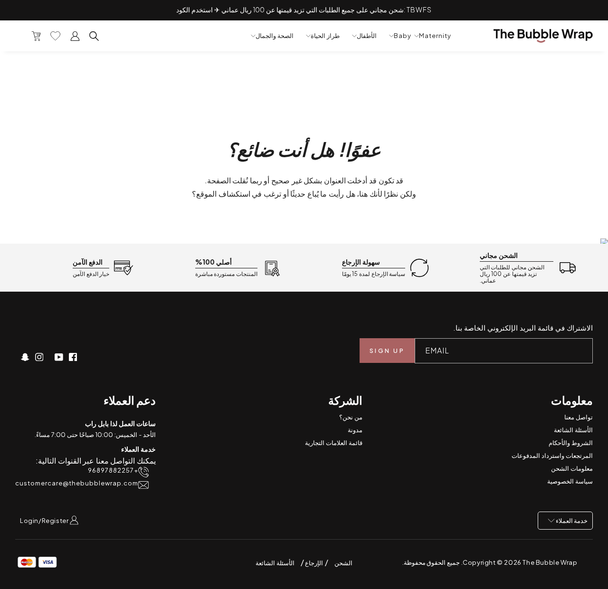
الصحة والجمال (275, 35)
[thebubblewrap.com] (543, 36)
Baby (402, 35)
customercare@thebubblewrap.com (76, 483)
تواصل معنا (578, 417)
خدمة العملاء (571, 520)
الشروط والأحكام (571, 442)
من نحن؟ (350, 417)
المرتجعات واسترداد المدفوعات (552, 455)
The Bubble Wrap (549, 562)
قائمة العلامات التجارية (333, 442)
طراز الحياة (325, 35)
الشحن (343, 563)
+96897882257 (113, 470)
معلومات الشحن (572, 468)
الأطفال (367, 35)
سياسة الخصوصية (570, 481)
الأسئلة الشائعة (573, 430)
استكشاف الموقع (223, 194)
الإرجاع (313, 563)
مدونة (355, 430)
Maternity (435, 35)
